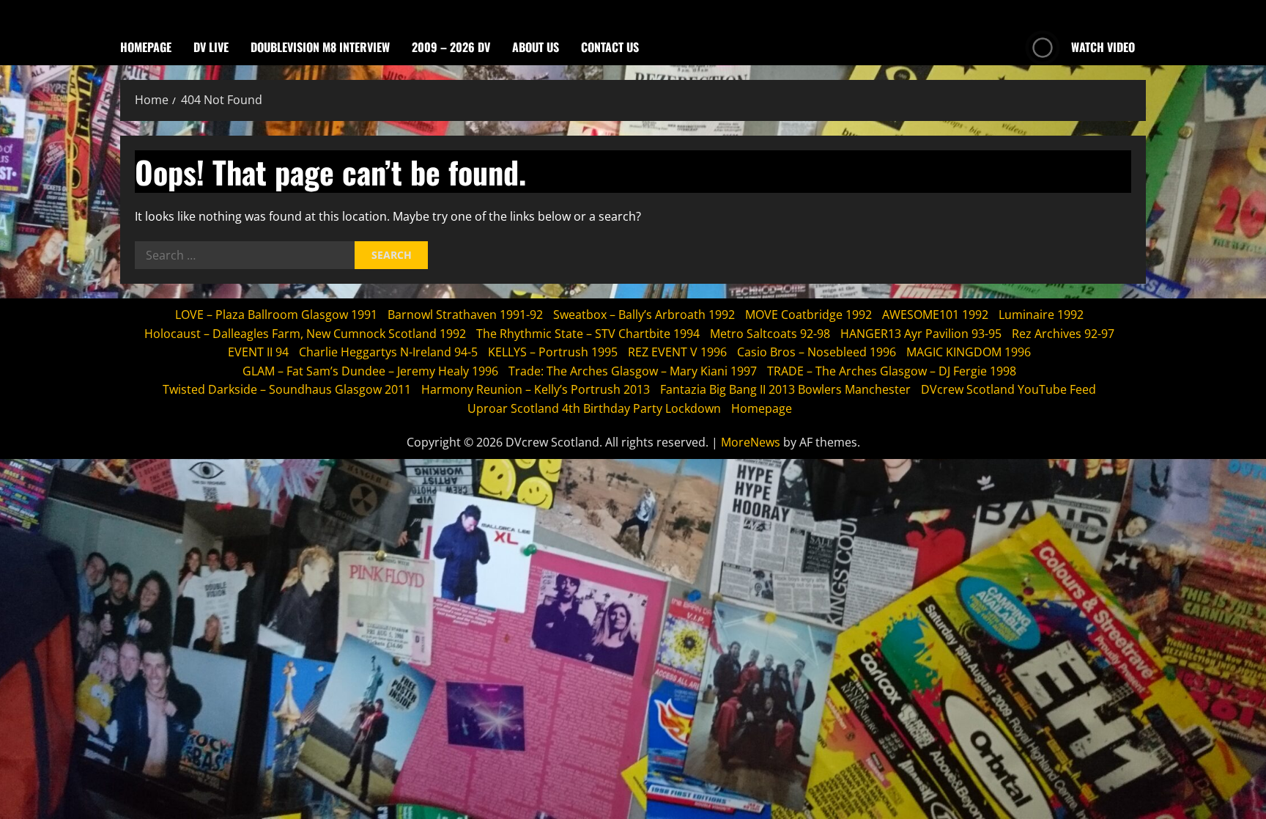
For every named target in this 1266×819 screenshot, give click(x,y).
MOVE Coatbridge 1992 (808, 314)
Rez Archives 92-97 (1063, 334)
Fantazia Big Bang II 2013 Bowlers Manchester (785, 389)
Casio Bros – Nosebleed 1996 (816, 352)
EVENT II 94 (258, 352)
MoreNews (750, 442)
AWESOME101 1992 (935, 314)
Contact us (610, 47)
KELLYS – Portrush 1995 (553, 352)
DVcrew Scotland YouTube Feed (1008, 389)
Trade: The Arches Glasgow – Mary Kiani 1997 (632, 371)
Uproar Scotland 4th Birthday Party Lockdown (594, 408)
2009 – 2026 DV (451, 47)
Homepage (145, 47)
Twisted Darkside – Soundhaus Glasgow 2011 (287, 389)
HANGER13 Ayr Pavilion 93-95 (921, 334)
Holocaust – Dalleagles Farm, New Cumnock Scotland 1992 (305, 334)
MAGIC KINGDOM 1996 (968, 352)
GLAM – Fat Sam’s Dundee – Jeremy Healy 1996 (370, 371)
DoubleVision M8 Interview (320, 47)
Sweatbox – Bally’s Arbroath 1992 (644, 314)
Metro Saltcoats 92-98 (770, 334)
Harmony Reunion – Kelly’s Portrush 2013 (535, 389)
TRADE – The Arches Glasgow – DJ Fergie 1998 (891, 371)
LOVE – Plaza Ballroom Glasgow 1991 (276, 314)
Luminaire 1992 (1041, 314)
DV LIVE (211, 47)
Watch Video (1103, 47)
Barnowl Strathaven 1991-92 (465, 314)
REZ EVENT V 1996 (677, 352)
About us (535, 47)
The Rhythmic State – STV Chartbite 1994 (588, 334)
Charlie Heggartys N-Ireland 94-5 (388, 352)
